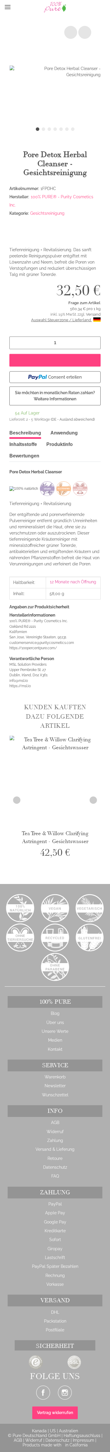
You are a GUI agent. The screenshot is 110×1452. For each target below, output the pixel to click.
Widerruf (55, 1131)
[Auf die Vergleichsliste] (70, 32)
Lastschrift (55, 1257)
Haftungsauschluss (82, 1435)
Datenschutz (55, 1167)
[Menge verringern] (16, 343)
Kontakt (55, 1049)
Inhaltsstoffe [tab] (23, 444)
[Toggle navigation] (8, 7)
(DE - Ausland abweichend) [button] (73, 419)
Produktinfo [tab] (59, 444)
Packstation (55, 1321)
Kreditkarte (55, 1230)
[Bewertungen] (23, 227)
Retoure (55, 1158)
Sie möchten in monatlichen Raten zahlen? (55, 395)
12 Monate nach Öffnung (73, 582)
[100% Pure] (44, 7)
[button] (17, 7)
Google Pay (55, 1222)
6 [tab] (67, 129)
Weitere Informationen (55, 399)
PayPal (55, 1204)
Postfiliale (55, 1330)
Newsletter (55, 1085)
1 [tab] (37, 129)
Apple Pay (55, 1212)
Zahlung (55, 1140)
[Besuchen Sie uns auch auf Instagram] (65, 1392)
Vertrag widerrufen (55, 1412)
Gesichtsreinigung (47, 213)
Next (93, 800)
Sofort (55, 1239)
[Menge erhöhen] (94, 343)
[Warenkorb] (100, 7)
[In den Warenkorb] (55, 360)
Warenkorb (55, 1077)
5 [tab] (61, 129)
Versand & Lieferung (55, 1149)
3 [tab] (49, 129)
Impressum (84, 1440)
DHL (55, 1312)
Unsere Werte (55, 1031)
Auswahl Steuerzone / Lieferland (61, 320)
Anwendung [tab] (64, 432)
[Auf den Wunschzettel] (84, 32)
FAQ (55, 1176)
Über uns (55, 1022)
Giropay (55, 1248)
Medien (55, 1040)
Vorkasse (55, 1284)
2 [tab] (43, 129)
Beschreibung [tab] (25, 432)
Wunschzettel (55, 1095)
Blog (55, 1013)
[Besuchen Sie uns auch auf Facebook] (43, 1392)
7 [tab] (73, 129)
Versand (93, 314)
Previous (17, 800)
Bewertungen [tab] (24, 455)
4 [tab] (55, 129)
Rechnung (55, 1275)
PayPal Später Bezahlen (55, 1266)
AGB (55, 1122)
